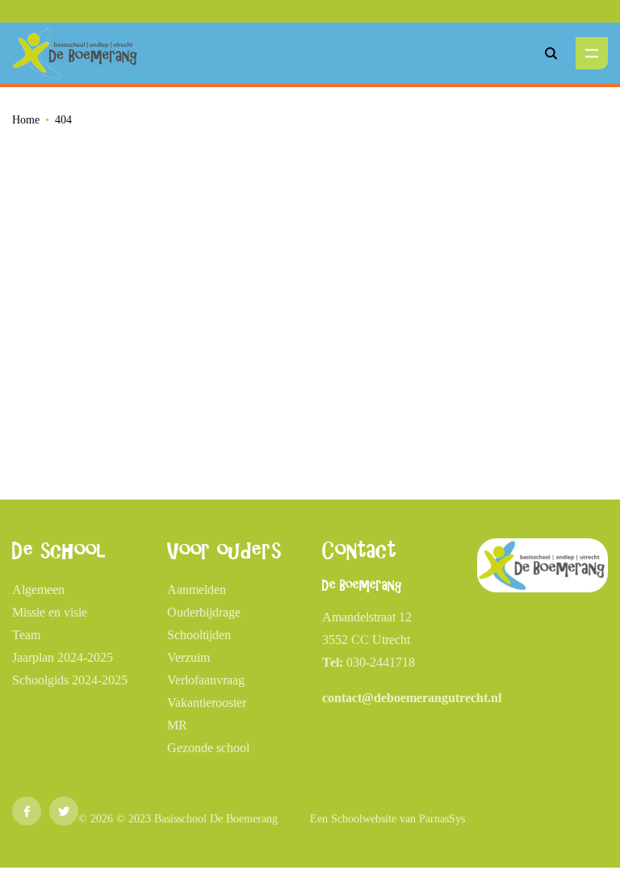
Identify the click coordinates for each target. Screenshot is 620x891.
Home (26, 120)
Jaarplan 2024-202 (59, 657)
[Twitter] (63, 811)
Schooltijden (199, 635)
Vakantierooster (206, 702)
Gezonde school (208, 748)
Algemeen (38, 589)
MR (177, 725)
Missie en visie (49, 612)
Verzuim (188, 657)
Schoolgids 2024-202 (66, 680)
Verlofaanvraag (206, 680)
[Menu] (592, 53)
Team (26, 635)
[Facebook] (26, 811)
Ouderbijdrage (204, 612)
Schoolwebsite (363, 819)
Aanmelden (196, 589)
